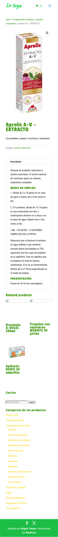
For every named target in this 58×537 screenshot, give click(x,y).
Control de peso (15, 450)
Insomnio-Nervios (16, 476)
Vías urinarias (14, 482)
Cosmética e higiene (15, 487)
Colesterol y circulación (19, 440)
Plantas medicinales (15, 497)
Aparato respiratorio (22, 148)
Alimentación (12, 415)
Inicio (8, 19)
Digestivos (13, 461)
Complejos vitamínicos (19, 445)
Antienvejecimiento (15, 420)
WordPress (31, 532)
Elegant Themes (28, 528)
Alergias (12, 429)
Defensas (12, 455)
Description (15, 161)
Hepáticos (13, 466)
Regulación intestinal (16, 503)
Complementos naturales (23, 19)
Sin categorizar (13, 508)
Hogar (9, 492)
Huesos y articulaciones (19, 471)
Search (32, 402)
